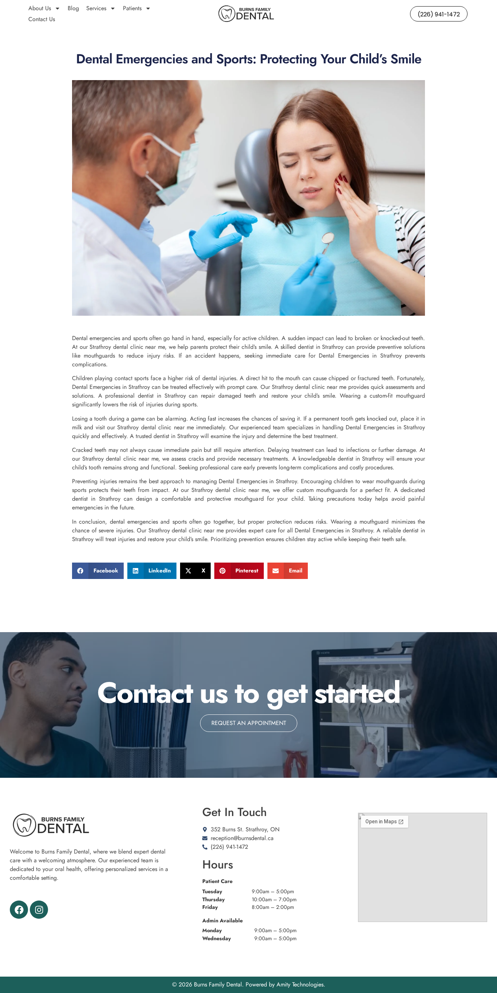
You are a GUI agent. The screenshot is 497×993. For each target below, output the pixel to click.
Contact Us (41, 19)
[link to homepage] (246, 14)
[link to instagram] (39, 910)
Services (96, 8)
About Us (39, 8)
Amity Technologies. (301, 984)
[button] (98, 571)
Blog (73, 8)
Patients (132, 8)
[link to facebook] (19, 910)
